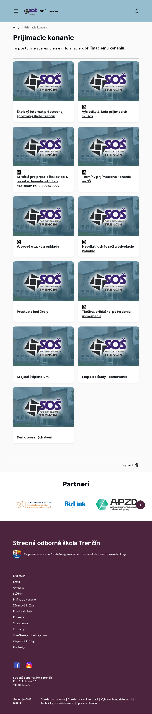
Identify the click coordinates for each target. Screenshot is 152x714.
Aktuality (18, 587)
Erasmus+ (19, 575)
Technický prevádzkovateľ (57, 703)
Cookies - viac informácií (83, 699)
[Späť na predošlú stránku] (15, 27)
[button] (137, 11)
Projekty (18, 617)
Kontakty (19, 647)
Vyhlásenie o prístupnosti (117, 699)
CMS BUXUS (22, 701)
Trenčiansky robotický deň (30, 635)
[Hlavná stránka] (18, 27)
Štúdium (18, 593)
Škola (16, 581)
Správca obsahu (87, 703)
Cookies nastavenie (53, 699)
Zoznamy (19, 629)
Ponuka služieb (22, 611)
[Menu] (16, 11)
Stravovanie (20, 623)
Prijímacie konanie (24, 599)
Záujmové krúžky (23, 605)
